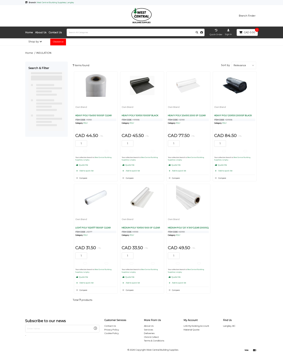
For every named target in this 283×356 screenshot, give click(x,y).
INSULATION (43, 52)
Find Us (227, 320)
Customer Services (115, 320)
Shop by (33, 41)
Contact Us (55, 32)
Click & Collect (151, 337)
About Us (40, 32)
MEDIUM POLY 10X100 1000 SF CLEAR (141, 227)
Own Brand (81, 107)
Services (148, 329)
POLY (85, 123)
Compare (83, 178)
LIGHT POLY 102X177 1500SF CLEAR (93, 227)
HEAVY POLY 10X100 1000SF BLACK (140, 115)
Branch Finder (247, 15)
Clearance (58, 41)
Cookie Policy (111, 333)
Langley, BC (229, 326)
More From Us (152, 320)
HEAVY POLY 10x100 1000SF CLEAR (93, 115)
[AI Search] (201, 32)
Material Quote (191, 329)
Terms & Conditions (154, 340)
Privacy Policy (111, 329)
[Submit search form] (197, 32)
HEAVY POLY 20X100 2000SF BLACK (233, 115)
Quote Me (83, 165)
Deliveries (149, 333)
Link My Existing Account (196, 326)
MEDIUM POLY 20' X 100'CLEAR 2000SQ (188, 227)
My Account (191, 320)
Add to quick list (86, 171)
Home (29, 32)
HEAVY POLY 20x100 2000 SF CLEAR (187, 115)
